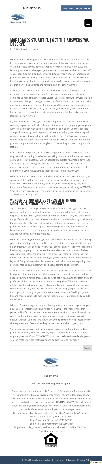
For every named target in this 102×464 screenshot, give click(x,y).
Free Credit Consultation (76, 8)
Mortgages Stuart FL (31, 49)
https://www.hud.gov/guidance (73, 413)
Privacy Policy (84, 460)
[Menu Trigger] (88, 23)
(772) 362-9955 (32, 8)
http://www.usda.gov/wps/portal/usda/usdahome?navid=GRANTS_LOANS (51, 427)
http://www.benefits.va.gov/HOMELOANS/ (51, 420)
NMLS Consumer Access (51, 431)
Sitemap (70, 460)
